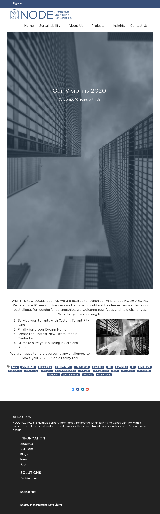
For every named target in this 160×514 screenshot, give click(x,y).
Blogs (24, 454)
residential (143, 371)
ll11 (133, 367)
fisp (109, 367)
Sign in (17, 3)
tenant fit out (104, 375)
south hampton (71, 375)
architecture (28, 367)
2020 (15, 367)
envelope (98, 367)
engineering (81, 367)
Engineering (28, 492)
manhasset (15, 371)
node (115, 371)
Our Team (26, 449)
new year (46, 371)
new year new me (65, 371)
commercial (45, 367)
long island (144, 367)
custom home (63, 367)
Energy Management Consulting (41, 505)
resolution (53, 375)
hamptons (121, 367)
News (24, 459)
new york (84, 371)
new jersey (31, 371)
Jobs (23, 464)
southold (87, 375)
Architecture (28, 478)
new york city (101, 371)
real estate (127, 371)
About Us (26, 444)
